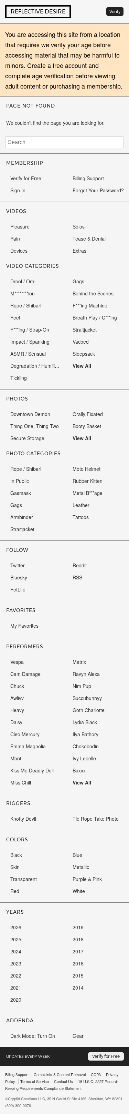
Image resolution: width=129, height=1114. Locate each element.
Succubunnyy (87, 698)
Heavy (17, 710)
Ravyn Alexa (86, 673)
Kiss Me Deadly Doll (32, 770)
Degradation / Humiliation (37, 365)
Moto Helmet (86, 468)
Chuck (17, 685)
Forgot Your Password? (98, 190)
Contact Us (63, 1081)
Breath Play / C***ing (95, 317)
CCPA (96, 1074)
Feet (15, 317)
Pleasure (20, 226)
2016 (78, 963)
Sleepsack (84, 353)
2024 (15, 951)
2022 (15, 975)
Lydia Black (85, 722)
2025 (15, 939)
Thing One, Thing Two (34, 426)
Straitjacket (85, 329)
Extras (79, 250)
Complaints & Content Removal (60, 1074)
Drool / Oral (22, 281)
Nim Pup (82, 685)
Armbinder (21, 517)
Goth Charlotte (89, 710)
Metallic (81, 866)
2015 (78, 975)
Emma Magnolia (28, 746)
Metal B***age (88, 492)
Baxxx (79, 770)
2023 (15, 963)
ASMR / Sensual (28, 353)
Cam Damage (25, 673)
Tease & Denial (89, 238)
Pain (15, 238)
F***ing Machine (90, 305)
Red (14, 891)
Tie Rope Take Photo (96, 818)
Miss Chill (20, 782)
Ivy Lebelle (84, 758)
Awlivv (17, 698)
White (79, 891)
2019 (78, 927)
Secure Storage (27, 438)
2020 (15, 999)
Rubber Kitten (88, 480)
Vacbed (81, 341)
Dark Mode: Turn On (32, 1035)
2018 (78, 939)
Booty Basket (87, 426)
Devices (19, 250)
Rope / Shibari (25, 305)
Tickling (18, 377)
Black (16, 854)
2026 (15, 927)
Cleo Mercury (25, 734)
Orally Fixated (88, 414)
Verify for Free (25, 178)
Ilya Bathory (85, 734)
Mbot (15, 758)
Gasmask (20, 492)
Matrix (79, 661)
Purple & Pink (87, 878)
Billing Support (88, 178)
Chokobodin (86, 746)
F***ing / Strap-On (29, 329)
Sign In (17, 190)
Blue (77, 854)
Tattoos (81, 517)
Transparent (23, 878)
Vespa (17, 661)
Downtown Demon (30, 414)
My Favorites (24, 625)
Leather (81, 505)
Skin (15, 866)
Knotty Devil (23, 818)
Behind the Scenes (93, 293)
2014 (78, 987)
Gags (78, 281)
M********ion (22, 293)
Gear (78, 1035)
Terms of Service (34, 1081)
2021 (15, 987)
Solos (79, 226)
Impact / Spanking (30, 341)
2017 (78, 951)
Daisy (16, 722)
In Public (19, 480)
